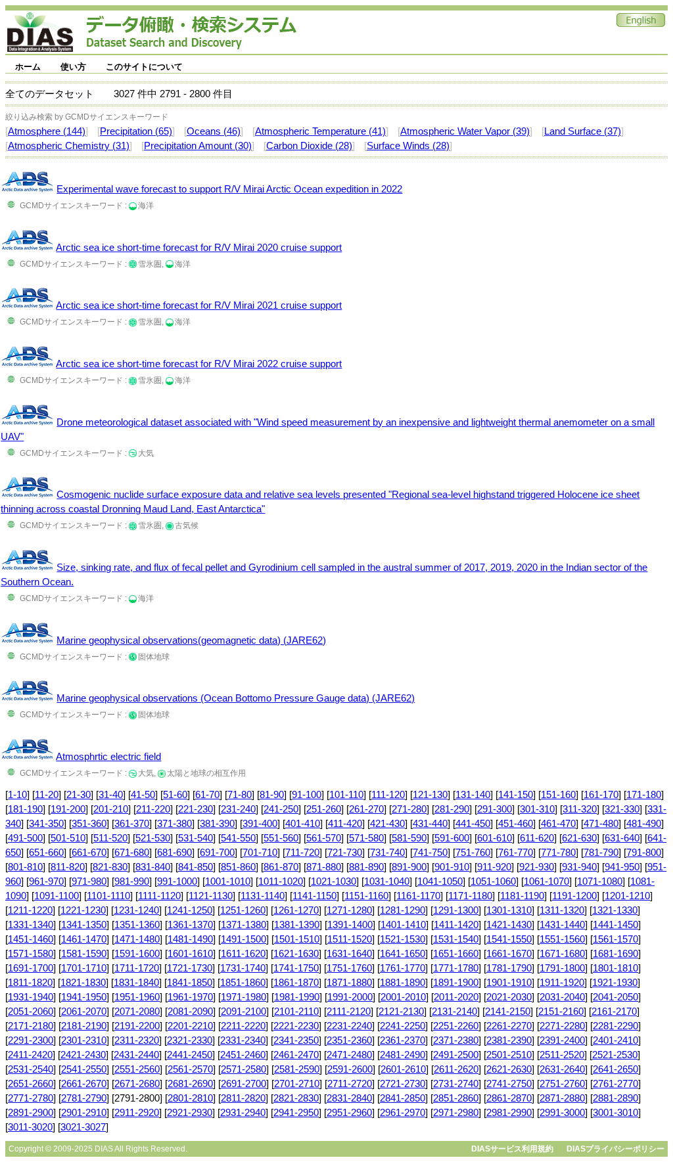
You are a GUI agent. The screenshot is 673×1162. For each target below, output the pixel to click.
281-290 (451, 809)
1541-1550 (509, 939)
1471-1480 (137, 939)
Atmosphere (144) (46, 131)
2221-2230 (296, 1026)
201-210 (110, 809)
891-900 (409, 867)
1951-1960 (137, 997)
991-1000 (177, 881)
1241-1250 (189, 910)
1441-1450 (615, 925)
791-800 (643, 852)
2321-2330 (189, 1040)
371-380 (174, 823)
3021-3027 (83, 1127)
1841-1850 (189, 982)
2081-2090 (190, 1011)
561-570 (323, 838)
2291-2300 (30, 1040)
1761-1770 (402, 968)
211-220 (153, 809)
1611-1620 (243, 954)
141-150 (515, 795)
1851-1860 (243, 982)
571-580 (366, 838)
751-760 (472, 852)
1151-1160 (366, 896)
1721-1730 (189, 968)
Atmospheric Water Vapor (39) (465, 131)
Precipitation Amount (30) (198, 146)
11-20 (46, 795)
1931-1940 (30, 997)
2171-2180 (30, 1026)
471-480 (601, 823)
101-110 (346, 795)
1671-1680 (562, 954)
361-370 (131, 823)
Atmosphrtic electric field (108, 756)
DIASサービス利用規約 (512, 1148)
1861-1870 (296, 982)
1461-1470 (83, 939)
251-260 (323, 809)
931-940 (579, 867)
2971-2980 (455, 1112)
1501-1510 (296, 939)
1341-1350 (83, 925)
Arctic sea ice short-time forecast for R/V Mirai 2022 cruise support (199, 364)
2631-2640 (562, 1069)
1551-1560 (562, 939)
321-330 (622, 809)
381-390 (217, 823)
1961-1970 (190, 997)
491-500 (25, 838)
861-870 (281, 867)
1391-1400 (350, 925)
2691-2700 (243, 1084)
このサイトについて (144, 67)
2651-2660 (30, 1084)
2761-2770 (615, 1084)
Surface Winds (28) (408, 146)
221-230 (195, 809)
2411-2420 (30, 1055)
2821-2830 (296, 1098)
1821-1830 (83, 982)
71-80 (239, 795)
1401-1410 (403, 925)
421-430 (387, 823)
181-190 (25, 809)
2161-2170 (614, 1011)
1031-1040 (386, 881)
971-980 (89, 881)
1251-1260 (243, 910)
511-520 (110, 838)
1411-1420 (456, 925)
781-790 (601, 852)
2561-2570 (190, 1069)
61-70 (207, 795)
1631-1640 (349, 954)
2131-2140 (454, 1011)
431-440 (430, 823)
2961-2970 (402, 1112)
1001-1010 (227, 881)
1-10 (17, 795)
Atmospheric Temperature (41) (320, 131)
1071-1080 (599, 881)
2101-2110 (296, 1011)
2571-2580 (243, 1069)
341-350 (46, 823)
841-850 (195, 867)
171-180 (643, 795)
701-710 (260, 852)
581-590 (409, 838)
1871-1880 (349, 982)
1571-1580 (30, 954)
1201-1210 (627, 896)
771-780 (558, 852)
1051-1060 (493, 881)
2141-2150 (507, 1011)
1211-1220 (30, 910)
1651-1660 (455, 954)
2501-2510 (509, 1055)
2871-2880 (562, 1098)
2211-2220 (243, 1026)
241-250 (281, 809)
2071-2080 (137, 1011)
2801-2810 (190, 1098)
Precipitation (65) (136, 131)
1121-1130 (211, 896)
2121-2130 (401, 1011)
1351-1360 (137, 925)
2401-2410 (615, 1040)
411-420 (345, 823)
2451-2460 (243, 1055)
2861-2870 (509, 1098)
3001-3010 (615, 1112)
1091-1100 (56, 896)
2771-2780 (30, 1098)
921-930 (536, 867)
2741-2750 (509, 1084)
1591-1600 (137, 954)
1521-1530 (402, 939)
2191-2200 (137, 1026)
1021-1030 (333, 881)
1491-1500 (243, 939)
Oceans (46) (214, 131)
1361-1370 (190, 925)
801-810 (25, 867)
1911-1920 (562, 982)
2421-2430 (83, 1055)
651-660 (46, 852)
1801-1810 (615, 968)
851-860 (238, 867)
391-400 (260, 823)
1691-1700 (30, 968)
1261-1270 (296, 910)
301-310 (537, 809)
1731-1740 (243, 968)
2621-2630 (509, 1069)
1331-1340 (30, 925)
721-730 (344, 852)
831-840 (152, 867)
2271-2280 (562, 1026)
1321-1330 (615, 910)
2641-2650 (615, 1069)
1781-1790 (509, 968)
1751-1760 (349, 968)
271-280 (409, 809)
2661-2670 (83, 1084)
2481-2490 (402, 1055)
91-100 (306, 795)
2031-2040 (562, 997)
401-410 (302, 823)
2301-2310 (83, 1040)
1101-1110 (108, 896)
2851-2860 (455, 1098)
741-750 (430, 852)
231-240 (238, 809)
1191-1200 (574, 896)
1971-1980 (243, 997)
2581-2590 (296, 1069)
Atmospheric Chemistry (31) (68, 146)
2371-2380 (455, 1040)
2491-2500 (455, 1055)
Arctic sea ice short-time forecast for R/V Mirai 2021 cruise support (199, 305)
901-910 (451, 867)
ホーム (28, 67)
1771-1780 (455, 968)
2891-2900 (30, 1112)
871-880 (323, 867)
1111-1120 (159, 896)
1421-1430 (509, 925)
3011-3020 (30, 1127)
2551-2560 (137, 1069)
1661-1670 (509, 954)
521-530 (152, 838)
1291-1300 (455, 910)
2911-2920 (136, 1112)
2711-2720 (349, 1084)
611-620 (537, 838)
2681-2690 (190, 1084)
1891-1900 (455, 982)
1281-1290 (402, 910)
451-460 (515, 823)
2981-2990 (509, 1112)
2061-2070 (83, 1011)
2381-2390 (509, 1040)
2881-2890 (615, 1098)
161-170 (601, 795)
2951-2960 (349, 1112)
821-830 (110, 867)
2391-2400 (562, 1040)
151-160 (558, 795)
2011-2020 (456, 997)
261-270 (366, 809)
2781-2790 (83, 1098)
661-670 (89, 852)
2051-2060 (30, 1011)
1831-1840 (136, 982)
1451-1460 (30, 939)
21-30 (78, 795)
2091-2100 (243, 1011)
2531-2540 (30, 1069)
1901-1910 (509, 982)
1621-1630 (296, 954)
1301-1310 (509, 910)
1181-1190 (522, 896)
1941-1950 (83, 997)
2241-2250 (402, 1026)
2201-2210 (190, 1026)
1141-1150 (314, 896)
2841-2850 (402, 1098)
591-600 (451, 838)
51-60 (175, 795)
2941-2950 (296, 1112)
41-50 (143, 795)
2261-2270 (509, 1026)
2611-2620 (456, 1069)
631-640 (622, 838)
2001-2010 (403, 997)
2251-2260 (455, 1026)
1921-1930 (615, 982)
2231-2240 (349, 1026)
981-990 (131, 881)
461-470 (558, 823)
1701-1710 (83, 968)
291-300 (494, 809)
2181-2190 (83, 1026)
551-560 (281, 838)
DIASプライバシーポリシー (615, 1148)
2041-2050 (615, 997)
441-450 (472, 823)
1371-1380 (243, 925)
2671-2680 (137, 1084)
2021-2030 (509, 997)
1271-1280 (349, 910)
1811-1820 (30, 982)
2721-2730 (402, 1084)
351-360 (89, 823)
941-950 (622, 867)
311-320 (580, 809)
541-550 (238, 838)
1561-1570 (615, 939)
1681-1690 (615, 954)
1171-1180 (470, 896)
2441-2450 (189, 1055)
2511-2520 (562, 1055)
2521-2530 (615, 1055)
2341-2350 (296, 1040)
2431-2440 (136, 1055)
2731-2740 (455, 1084)
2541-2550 (83, 1069)
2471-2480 (349, 1055)
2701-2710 (296, 1084)
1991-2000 (350, 997)
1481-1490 (190, 939)
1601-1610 (190, 954)
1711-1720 (136, 968)
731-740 (387, 852)
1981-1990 (296, 997)
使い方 (73, 67)
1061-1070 (546, 881)
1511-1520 (349, 939)
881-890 (366, 867)
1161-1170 (418, 896)
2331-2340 (243, 1040)
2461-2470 (296, 1055)
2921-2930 (189, 1112)
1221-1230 (83, 910)
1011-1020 (280, 881)
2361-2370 (402, 1040)
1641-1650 (402, 954)
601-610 (494, 838)
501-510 (68, 838)
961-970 (46, 881)
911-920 (494, 867)
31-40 (111, 795)
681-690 (174, 852)
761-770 (515, 852)
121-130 (430, 795)
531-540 (195, 838)
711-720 (302, 852)
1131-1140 (263, 896)
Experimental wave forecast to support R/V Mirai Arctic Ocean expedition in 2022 (229, 189)
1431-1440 (562, 925)
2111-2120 (349, 1011)
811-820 (68, 867)
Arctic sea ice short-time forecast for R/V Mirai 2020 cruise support (199, 247)
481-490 (643, 823)
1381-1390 (296, 925)
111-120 (388, 795)
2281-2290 (615, 1026)
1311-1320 (562, 910)
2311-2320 (136, 1040)
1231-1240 (136, 910)
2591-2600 (350, 1069)
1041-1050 (440, 881)
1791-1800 (562, 968)
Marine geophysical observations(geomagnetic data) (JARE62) (191, 640)
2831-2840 (349, 1098)
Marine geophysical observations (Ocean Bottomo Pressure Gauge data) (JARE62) (236, 698)
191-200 (68, 809)
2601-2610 (403, 1069)
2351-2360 (349, 1040)
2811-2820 (243, 1098)
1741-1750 (296, 968)
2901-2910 (83, 1112)
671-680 (131, 852)
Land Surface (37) (582, 131)
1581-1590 (83, 954)
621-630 (579, 838)
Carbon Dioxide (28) (309, 146)
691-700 (217, 852)
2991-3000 (562, 1112)
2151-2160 (561, 1011)
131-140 (472, 795)
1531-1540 (455, 939)
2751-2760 (562, 1084)
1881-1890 (402, 982)
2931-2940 (243, 1112)
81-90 (272, 795)
